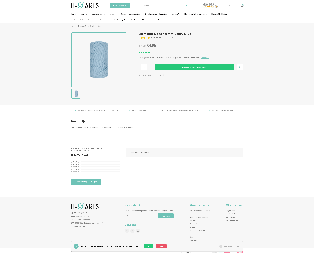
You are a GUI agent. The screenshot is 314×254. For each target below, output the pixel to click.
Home (73, 14)
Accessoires (104, 20)
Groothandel (194, 214)
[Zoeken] (187, 5)
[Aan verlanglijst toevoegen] (240, 67)
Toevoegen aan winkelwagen (194, 67)
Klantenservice (195, 234)
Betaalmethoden (196, 227)
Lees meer (205, 58)
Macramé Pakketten (219, 14)
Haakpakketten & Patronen (84, 20)
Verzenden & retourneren (199, 230)
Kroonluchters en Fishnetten (156, 14)
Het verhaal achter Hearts (200, 210)
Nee (161, 246)
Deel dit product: (147, 75)
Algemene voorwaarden (199, 217)
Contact (156, 20)
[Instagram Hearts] (132, 231)
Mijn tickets (230, 217)
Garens (113, 14)
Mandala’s (176, 14)
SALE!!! (132, 20)
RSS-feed (193, 240)
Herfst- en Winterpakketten (195, 14)
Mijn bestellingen (232, 214)
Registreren (230, 210)
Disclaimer (194, 220)
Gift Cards (144, 20)
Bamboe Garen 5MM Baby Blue (89, 26)
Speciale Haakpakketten (130, 14)
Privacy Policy (195, 224)
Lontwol (84, 14)
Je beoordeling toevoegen (173, 38)
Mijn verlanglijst (232, 220)
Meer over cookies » (232, 246)
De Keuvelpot (119, 20)
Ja (148, 246)
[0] (242, 5)
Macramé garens (98, 14)
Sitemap (193, 237)
